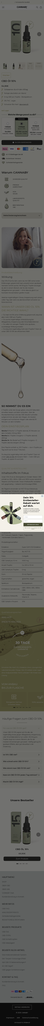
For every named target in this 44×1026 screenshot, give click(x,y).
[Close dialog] (42, 496)
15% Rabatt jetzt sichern (33, 524)
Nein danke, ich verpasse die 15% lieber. (33, 528)
